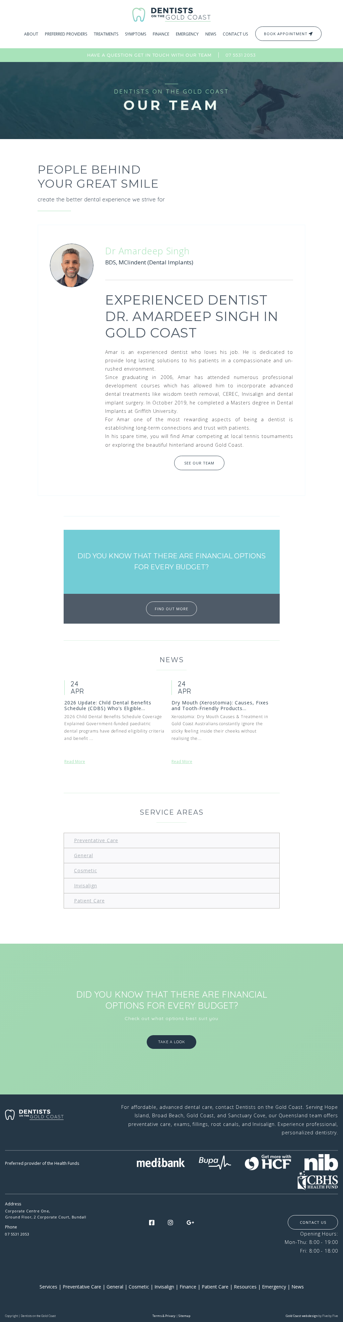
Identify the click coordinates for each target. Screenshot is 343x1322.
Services (48, 1286)
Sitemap (184, 1316)
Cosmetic (85, 870)
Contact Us (313, 1222)
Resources (245, 1286)
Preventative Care (96, 840)
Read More (74, 761)
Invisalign (85, 885)
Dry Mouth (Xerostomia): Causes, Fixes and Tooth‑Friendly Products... (220, 705)
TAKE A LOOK (171, 1042)
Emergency (274, 1286)
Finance (188, 1286)
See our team (199, 462)
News (297, 1286)
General (83, 855)
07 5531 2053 (240, 55)
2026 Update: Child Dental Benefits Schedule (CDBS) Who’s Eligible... (107, 705)
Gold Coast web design (302, 1316)
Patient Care (89, 900)
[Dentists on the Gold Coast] (171, 14)
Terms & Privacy (164, 1316)
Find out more (171, 608)
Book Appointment (286, 33)
